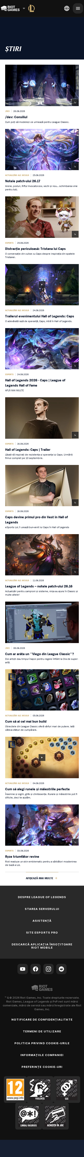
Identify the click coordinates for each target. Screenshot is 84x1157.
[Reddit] (61, 969)
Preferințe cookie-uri (42, 1066)
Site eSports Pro (42, 932)
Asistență (42, 920)
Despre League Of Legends (42, 897)
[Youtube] (22, 969)
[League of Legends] (31, 8)
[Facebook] (35, 969)
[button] (42, 94)
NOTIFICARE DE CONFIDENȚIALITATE (41, 1019)
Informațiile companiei (42, 1055)
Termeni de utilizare (42, 1031)
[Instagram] (48, 969)
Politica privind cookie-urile (42, 1043)
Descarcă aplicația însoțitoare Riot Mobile (42, 946)
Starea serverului (42, 909)
